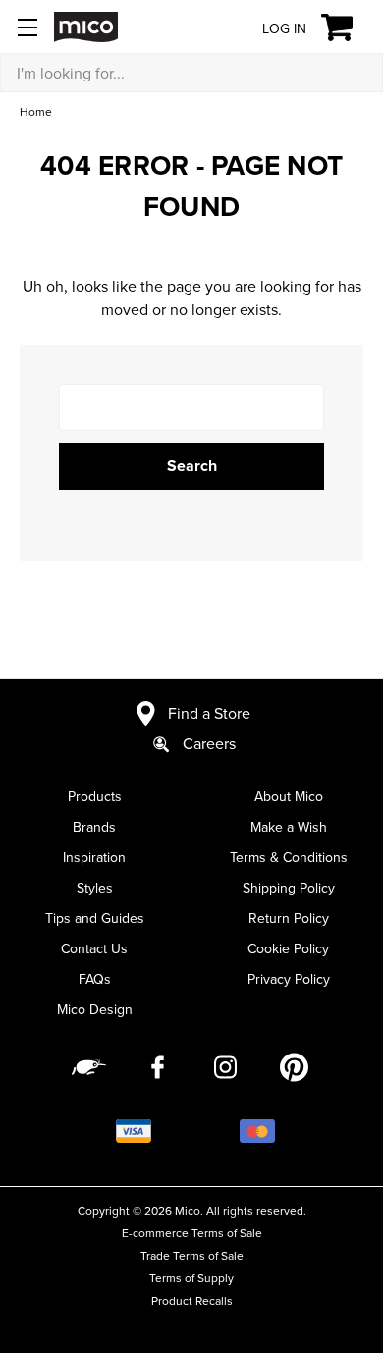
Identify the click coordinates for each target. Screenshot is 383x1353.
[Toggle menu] (27, 27)
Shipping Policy (289, 887)
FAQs (95, 979)
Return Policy (288, 918)
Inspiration (94, 857)
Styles (95, 887)
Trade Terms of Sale (192, 1255)
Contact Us (94, 948)
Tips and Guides (94, 918)
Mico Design (95, 1009)
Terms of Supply (191, 1278)
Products (95, 796)
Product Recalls (192, 1300)
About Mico (288, 796)
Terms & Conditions (289, 857)
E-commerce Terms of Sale (192, 1232)
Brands (94, 827)
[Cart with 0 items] (348, 27)
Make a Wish (288, 827)
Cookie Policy (288, 948)
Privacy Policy (288, 979)
